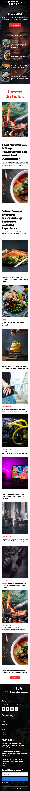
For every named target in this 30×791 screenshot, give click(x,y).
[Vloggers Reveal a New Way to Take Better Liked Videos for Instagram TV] (15, 518)
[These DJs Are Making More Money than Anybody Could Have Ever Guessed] (6, 77)
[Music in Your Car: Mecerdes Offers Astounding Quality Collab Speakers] (15, 345)
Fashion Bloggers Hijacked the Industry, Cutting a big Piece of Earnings (13, 496)
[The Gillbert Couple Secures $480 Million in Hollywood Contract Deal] (15, 430)
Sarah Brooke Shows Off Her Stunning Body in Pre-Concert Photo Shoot (19, 67)
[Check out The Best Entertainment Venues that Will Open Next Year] (15, 606)
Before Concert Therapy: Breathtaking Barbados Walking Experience (18, 56)
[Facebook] (3, 709)
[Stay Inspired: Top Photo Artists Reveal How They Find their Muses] (15, 649)
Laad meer (14, 677)
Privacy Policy (20, 782)
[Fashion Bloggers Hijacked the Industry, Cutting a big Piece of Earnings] (15, 473)
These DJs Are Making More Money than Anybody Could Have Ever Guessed (19, 78)
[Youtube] (16, 709)
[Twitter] (12, 709)
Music (13, 52)
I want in (15, 778)
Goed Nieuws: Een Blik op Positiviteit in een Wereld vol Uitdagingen (19, 45)
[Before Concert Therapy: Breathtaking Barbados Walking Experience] (6, 55)
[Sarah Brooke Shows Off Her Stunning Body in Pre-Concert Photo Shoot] (6, 66)
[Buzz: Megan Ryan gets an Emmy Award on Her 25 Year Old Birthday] (15, 388)
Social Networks (7, 580)
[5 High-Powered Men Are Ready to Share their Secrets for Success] (15, 562)
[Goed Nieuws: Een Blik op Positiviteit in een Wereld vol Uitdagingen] (6, 44)
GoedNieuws (15, 41)
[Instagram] (7, 709)
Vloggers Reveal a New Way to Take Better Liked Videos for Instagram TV (15, 540)
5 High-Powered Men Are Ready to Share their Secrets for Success (14, 585)
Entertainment (7, 406)
